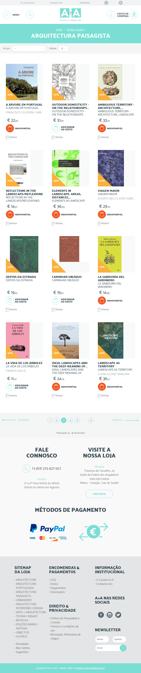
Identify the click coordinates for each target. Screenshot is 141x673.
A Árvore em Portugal (24, 104)
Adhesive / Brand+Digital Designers (90, 668)
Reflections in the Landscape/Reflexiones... (26, 192)
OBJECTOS (22, 632)
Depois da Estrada (21, 277)
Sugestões (22, 652)
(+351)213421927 (46, 468)
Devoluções (57, 592)
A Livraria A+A (28, 2)
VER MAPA (99, 494)
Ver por (6, 48)
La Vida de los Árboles (24, 363)
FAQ (53, 580)
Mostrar (53, 48)
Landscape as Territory (109, 364)
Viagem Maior (108, 190)
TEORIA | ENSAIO (26, 616)
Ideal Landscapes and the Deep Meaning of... (70, 364)
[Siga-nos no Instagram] (110, 615)
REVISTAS (22, 620)
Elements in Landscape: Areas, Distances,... (66, 194)
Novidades (22, 644)
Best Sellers (23, 648)
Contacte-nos (56, 2)
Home (59, 29)
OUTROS (21, 636)
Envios (54, 584)
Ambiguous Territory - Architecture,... (116, 106)
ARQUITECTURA (26, 580)
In (121, 2)
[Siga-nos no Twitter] (118, 615)
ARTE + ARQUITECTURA (31, 612)
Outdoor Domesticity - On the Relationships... (70, 106)
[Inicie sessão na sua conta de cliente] (111, 15)
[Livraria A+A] (70, 15)
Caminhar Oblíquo (67, 277)
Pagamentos (58, 588)
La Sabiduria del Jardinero (111, 278)
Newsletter (85, 2)
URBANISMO (24, 600)
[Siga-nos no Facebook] (101, 615)
